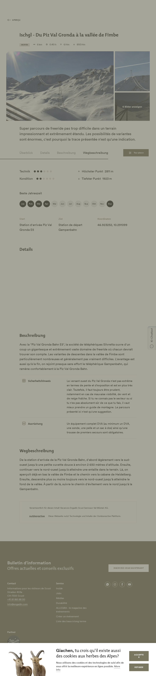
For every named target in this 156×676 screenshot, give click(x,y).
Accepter (139, 656)
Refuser (139, 667)
